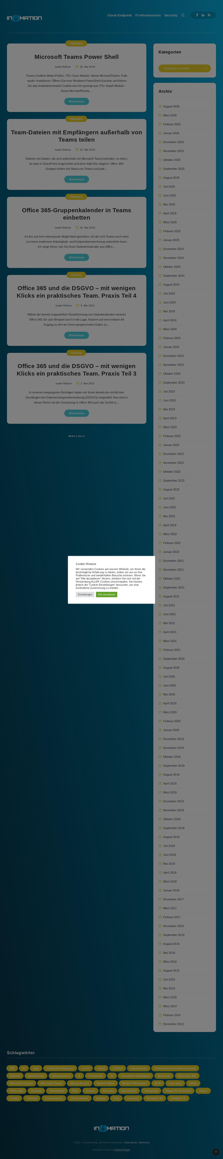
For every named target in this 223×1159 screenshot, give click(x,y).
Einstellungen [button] (85, 594)
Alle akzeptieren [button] (106, 594)
